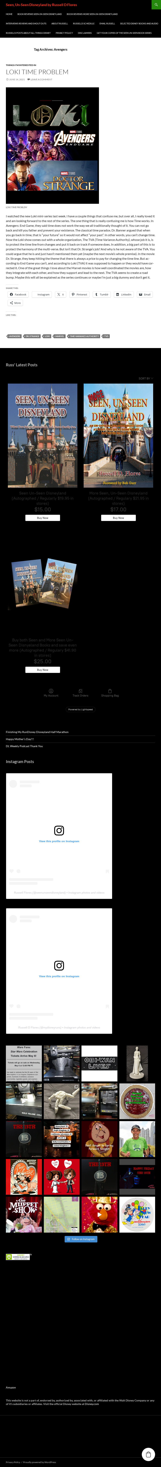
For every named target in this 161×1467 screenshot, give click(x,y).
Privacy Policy (64, 33)
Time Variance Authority (84, 336)
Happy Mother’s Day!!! (20, 739)
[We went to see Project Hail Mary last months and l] (62, 1101)
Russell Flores (23, 892)
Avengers (14, 336)
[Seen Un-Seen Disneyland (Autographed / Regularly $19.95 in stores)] (42, 436)
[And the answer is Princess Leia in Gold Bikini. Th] (137, 1063)
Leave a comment (41, 79)
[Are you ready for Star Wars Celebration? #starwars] (24, 1063)
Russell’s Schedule (83, 23)
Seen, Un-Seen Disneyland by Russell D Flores (41, 5)
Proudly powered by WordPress (39, 1462)
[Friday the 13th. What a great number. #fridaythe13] (99, 1177)
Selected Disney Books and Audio (139, 23)
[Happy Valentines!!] (62, 1177)
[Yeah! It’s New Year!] (99, 1215)
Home (9, 14)
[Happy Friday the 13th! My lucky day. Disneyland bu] (24, 1139)
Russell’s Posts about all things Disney (28, 33)
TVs (106, 336)
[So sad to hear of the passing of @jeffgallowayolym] (137, 1139)
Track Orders (80, 695)
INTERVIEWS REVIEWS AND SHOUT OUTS (26, 23)
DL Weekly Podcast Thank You (24, 746)
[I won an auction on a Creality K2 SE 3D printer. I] (99, 1101)
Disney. (89, 1404)
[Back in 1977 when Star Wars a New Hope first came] (99, 1063)
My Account (51, 695)
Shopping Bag (110, 695)
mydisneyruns (51, 1027)
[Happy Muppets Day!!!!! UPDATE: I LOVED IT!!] (24, 1215)
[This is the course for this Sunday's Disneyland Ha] (62, 1215)
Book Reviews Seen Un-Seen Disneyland (39, 14)
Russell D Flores (28, 1027)
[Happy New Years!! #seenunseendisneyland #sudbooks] (137, 1215)
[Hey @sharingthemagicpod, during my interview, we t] (62, 1139)
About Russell (59, 23)
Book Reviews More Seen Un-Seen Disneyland (92, 14)
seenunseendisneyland (50, 892)
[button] (148, 1454)
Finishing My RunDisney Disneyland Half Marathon (37, 732)
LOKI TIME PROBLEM (37, 72)
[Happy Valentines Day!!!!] (24, 1177)
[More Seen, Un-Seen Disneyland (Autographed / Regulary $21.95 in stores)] (118, 436)
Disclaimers (85, 33)
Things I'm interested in (21, 65)
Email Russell (107, 23)
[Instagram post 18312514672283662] (99, 1139)
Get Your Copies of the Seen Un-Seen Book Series (124, 33)
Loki (47, 336)
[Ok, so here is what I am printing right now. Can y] (24, 1101)
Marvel (59, 336)
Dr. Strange (32, 336)
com (96, 1404)
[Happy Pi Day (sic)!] (137, 1101)
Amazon (11, 1387)
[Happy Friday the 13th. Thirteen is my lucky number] (137, 1177)
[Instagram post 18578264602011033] (62, 1063)
